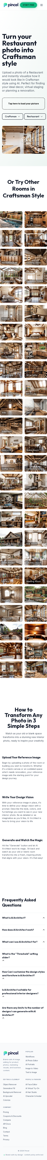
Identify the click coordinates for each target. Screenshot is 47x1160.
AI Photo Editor (32, 1061)
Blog (5, 1128)
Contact (6, 1132)
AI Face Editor (31, 1084)
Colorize (6, 1100)
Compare (7, 1120)
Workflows (30, 1057)
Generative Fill (9, 1088)
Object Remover (10, 1084)
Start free (28, 5)
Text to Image (31, 1072)
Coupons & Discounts (12, 1116)
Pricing (6, 1112)
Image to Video (32, 1068)
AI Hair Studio (31, 1092)
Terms (5, 1136)
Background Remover (12, 1092)
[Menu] (41, 5)
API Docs (7, 1124)
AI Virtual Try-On (32, 1088)
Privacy (6, 1140)
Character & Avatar (34, 1096)
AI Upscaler (8, 1096)
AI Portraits (30, 1064)
